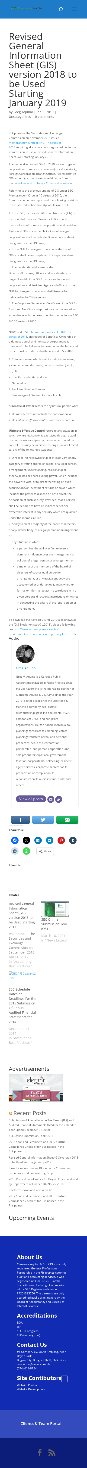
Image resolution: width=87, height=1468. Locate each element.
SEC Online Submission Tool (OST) (54, 924)
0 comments (44, 116)
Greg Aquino (23, 112)
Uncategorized (20, 116)
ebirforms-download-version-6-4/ (30, 1190)
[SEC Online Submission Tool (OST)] (55, 909)
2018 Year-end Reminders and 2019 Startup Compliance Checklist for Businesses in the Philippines (37, 1146)
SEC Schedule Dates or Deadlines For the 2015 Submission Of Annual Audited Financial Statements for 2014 (22, 1005)
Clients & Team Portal (40, 1423)
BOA (20, 1323)
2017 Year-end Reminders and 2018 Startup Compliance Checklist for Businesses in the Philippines (37, 1200)
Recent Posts (29, 1113)
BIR (19, 1327)
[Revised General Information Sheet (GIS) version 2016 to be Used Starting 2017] (25, 935)
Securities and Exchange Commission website (43, 183)
